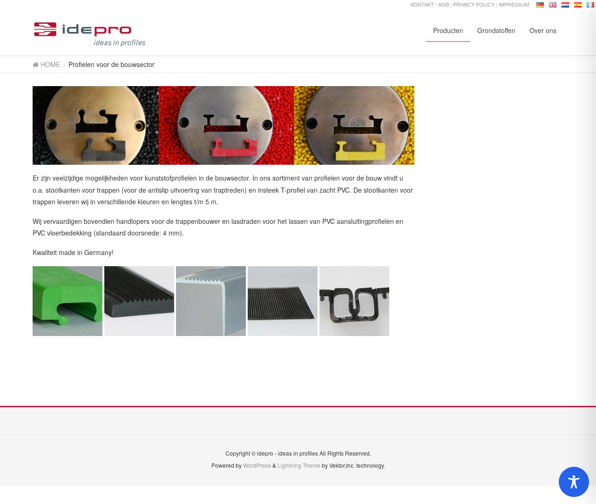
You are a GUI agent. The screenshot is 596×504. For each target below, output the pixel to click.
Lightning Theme (299, 465)
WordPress (257, 465)
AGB (443, 4)
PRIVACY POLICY (474, 4)
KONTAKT (422, 4)
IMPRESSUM (514, 4)
